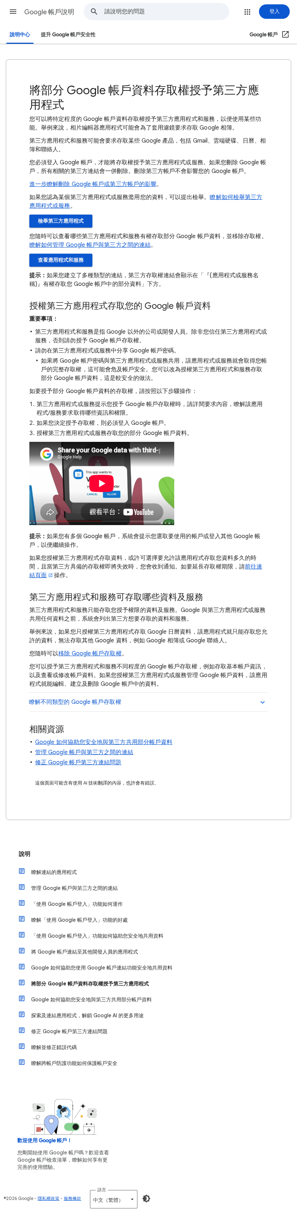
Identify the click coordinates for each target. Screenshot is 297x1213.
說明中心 (20, 34)
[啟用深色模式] (146, 1198)
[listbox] (114, 1199)
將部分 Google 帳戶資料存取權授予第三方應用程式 (90, 983)
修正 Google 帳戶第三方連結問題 (78, 762)
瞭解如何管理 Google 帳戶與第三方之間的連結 (90, 245)
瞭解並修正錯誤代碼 (54, 1047)
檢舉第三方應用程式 (61, 221)
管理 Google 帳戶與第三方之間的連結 (84, 752)
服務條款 (72, 1198)
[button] (13, 11)
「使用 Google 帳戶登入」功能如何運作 (77, 904)
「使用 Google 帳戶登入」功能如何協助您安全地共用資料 (97, 936)
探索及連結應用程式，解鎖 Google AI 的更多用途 (87, 1015)
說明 (24, 854)
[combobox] (166, 11)
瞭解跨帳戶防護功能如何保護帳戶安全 (74, 1063)
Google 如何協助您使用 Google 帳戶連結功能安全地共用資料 (101, 967)
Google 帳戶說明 (49, 12)
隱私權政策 (48, 1198)
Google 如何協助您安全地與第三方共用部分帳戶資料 (103, 742)
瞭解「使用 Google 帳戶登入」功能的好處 (79, 920)
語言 (101, 1189)
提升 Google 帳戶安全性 (68, 34)
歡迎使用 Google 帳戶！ (44, 1140)
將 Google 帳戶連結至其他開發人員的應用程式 (84, 951)
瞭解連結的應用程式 (54, 872)
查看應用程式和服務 (61, 260)
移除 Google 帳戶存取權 (89, 653)
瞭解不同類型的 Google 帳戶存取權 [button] (75, 702)
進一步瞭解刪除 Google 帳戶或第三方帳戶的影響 (92, 184)
